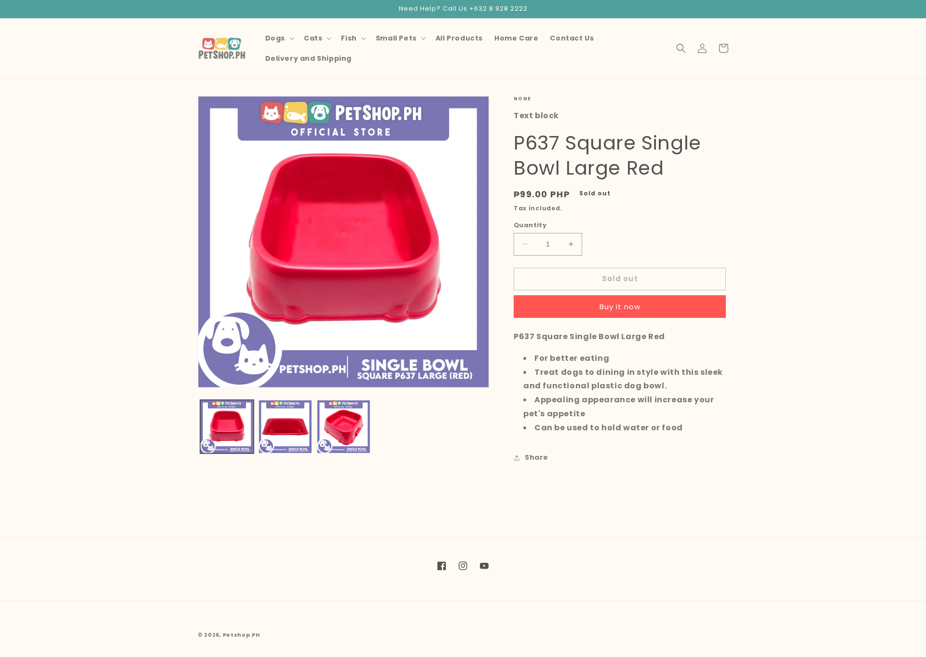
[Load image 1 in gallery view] (227, 426)
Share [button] (536, 457)
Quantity (530, 225)
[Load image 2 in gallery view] (285, 426)
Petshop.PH (241, 635)
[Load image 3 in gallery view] (343, 426)
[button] (278, 38)
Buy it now (619, 306)
